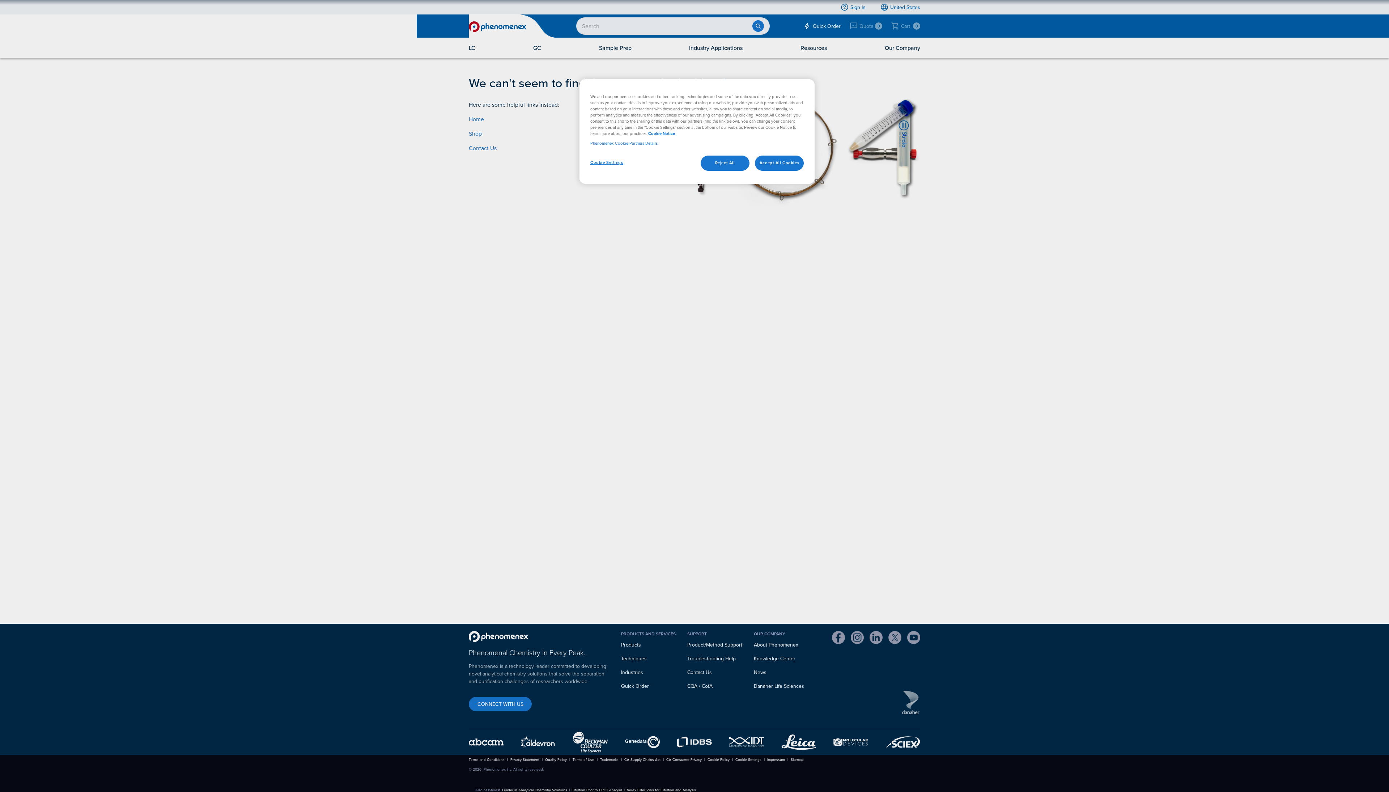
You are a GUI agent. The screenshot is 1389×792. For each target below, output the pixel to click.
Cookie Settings (606, 162)
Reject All (725, 163)
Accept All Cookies (779, 163)
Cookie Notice (661, 133)
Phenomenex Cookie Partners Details (624, 143)
